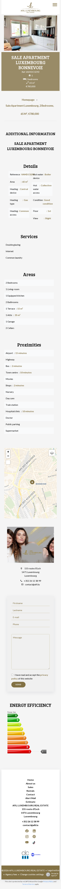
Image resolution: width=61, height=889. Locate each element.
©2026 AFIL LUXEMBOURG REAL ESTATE (23, 870)
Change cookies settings (32, 874)
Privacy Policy (48, 881)
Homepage (28, 99)
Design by (54, 874)
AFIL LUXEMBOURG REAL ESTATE (30, 805)
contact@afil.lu (32, 584)
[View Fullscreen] (8, 462)
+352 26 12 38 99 (32, 580)
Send (18, 685)
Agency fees (11, 874)
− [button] (8, 456)
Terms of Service (28, 884)
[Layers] (52, 453)
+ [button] (8, 452)
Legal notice (53, 870)
